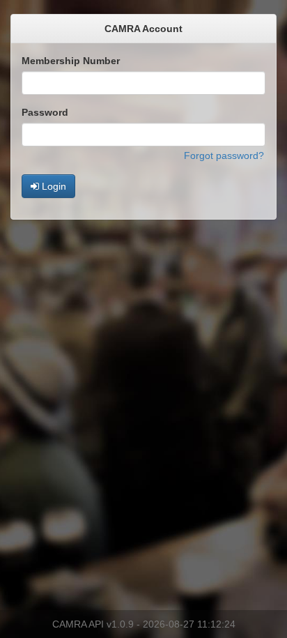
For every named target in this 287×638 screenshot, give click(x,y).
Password (45, 112)
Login (52, 186)
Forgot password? (224, 155)
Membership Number (71, 60)
